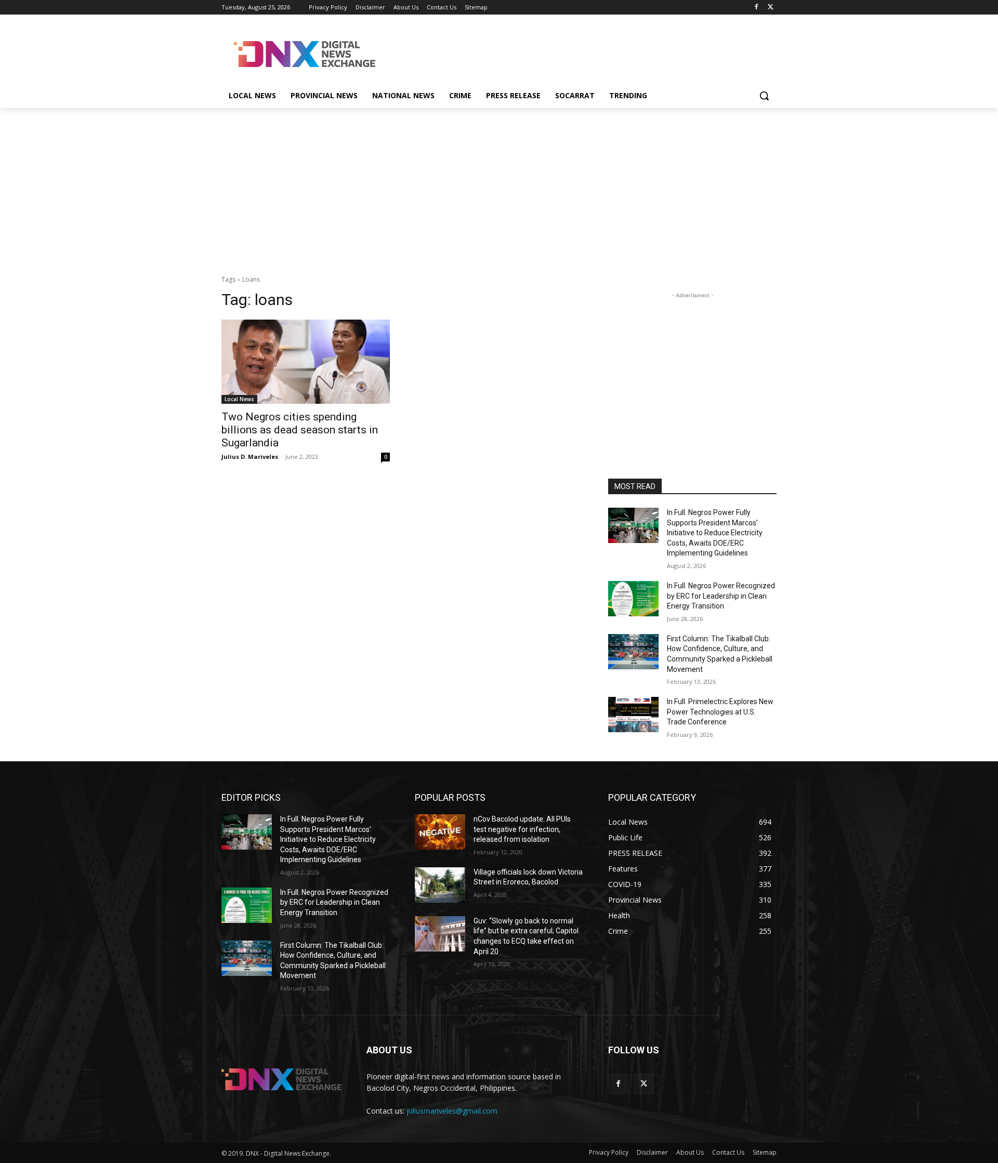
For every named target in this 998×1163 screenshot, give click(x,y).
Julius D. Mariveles (249, 456)
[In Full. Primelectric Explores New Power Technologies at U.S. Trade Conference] (633, 714)
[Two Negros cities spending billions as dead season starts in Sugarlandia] (305, 362)
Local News (239, 399)
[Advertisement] (577, 52)
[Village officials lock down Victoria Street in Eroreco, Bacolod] (440, 885)
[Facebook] (756, 8)
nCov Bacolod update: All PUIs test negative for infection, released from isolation (522, 829)
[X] (771, 8)
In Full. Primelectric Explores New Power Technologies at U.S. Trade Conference (720, 711)
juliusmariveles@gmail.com (451, 1111)
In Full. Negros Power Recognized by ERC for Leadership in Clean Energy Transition (721, 596)
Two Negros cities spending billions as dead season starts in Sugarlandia (299, 430)
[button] (764, 95)
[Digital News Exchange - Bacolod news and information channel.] (304, 54)
